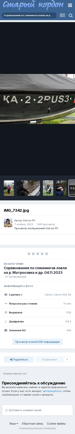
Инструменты (58, 168)
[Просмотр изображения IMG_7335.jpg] (9, 188)
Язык (13, 423)
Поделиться (20, 359)
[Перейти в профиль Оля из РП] (8, 223)
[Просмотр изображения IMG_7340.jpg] (61, 188)
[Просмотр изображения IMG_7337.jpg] (48, 188)
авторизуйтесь (52, 391)
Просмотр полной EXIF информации (37, 341)
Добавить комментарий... (25, 410)
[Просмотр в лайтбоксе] (37, 99)
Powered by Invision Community (37, 428)
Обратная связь (32, 423)
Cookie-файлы (56, 423)
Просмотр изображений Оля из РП (36, 228)
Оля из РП (29, 220)
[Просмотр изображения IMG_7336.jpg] (28, 188)
